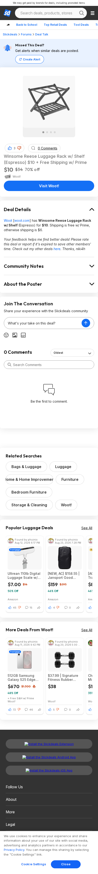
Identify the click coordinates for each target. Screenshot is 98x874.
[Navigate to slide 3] (51, 132)
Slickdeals (10, 34)
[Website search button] (81, 13)
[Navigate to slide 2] (47, 132)
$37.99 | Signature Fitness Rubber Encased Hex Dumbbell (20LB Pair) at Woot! (63, 678)
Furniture (69, 479)
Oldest (58, 352)
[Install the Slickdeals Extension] (49, 744)
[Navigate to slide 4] (55, 132)
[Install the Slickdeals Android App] (49, 757)
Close (65, 864)
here (57, 249)
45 (14, 607)
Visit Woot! (49, 185)
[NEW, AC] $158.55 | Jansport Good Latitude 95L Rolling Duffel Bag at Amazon (64, 575)
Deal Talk (41, 34)
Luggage (63, 466)
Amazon (13, 599)
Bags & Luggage (26, 466)
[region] (49, 852)
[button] (19, 148)
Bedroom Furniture (29, 492)
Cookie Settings (33, 864)
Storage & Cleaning (29, 505)
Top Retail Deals (55, 24)
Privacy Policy (14, 850)
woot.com (21, 220)
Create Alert (31, 59)
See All (86, 528)
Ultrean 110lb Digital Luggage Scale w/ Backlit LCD (24, 575)
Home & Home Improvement (29, 479)
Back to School (26, 24)
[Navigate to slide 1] (43, 132)
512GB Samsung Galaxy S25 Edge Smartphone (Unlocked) (21, 678)
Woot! (66, 505)
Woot (8, 220)
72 (14, 709)
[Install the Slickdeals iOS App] (49, 770)
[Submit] (9, 364)
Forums (26, 34)
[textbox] (43, 323)
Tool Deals (81, 24)
